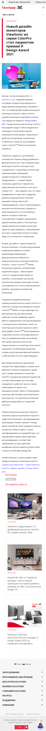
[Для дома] (3, 2)
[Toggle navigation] (43, 7)
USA (19, 727)
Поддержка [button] (8, 700)
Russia (28, 664)
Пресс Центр (8, 14)
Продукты (10, 479)
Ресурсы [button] (7, 696)
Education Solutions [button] (14, 682)
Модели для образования (19, 2)
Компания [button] (8, 705)
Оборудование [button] (10, 672)
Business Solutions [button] (13, 686)
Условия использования (34, 714)
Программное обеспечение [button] (17, 677)
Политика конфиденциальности (14, 714)
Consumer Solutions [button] (14, 691)
